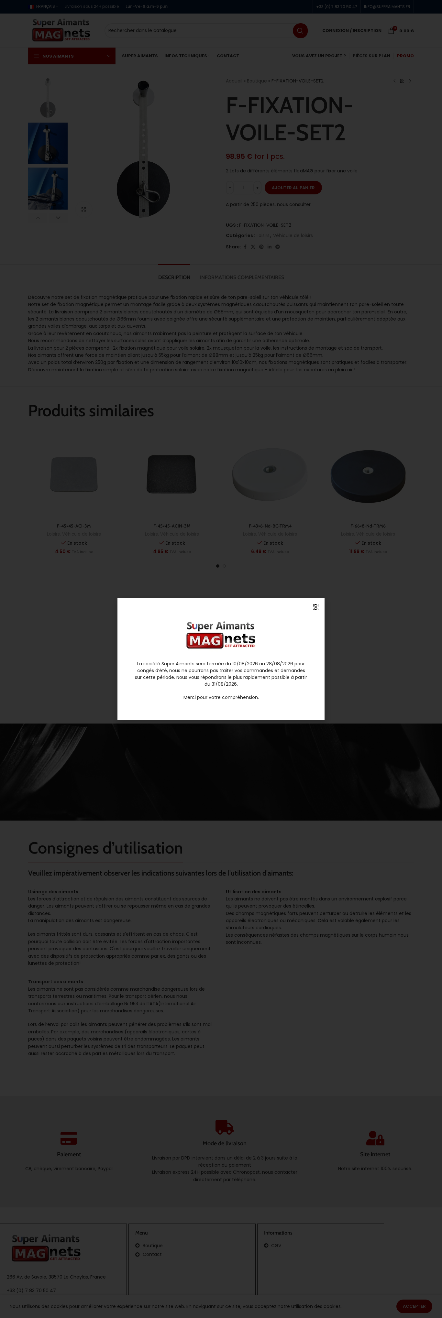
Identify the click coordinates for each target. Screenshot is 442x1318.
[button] (315, 607)
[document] (221, 659)
